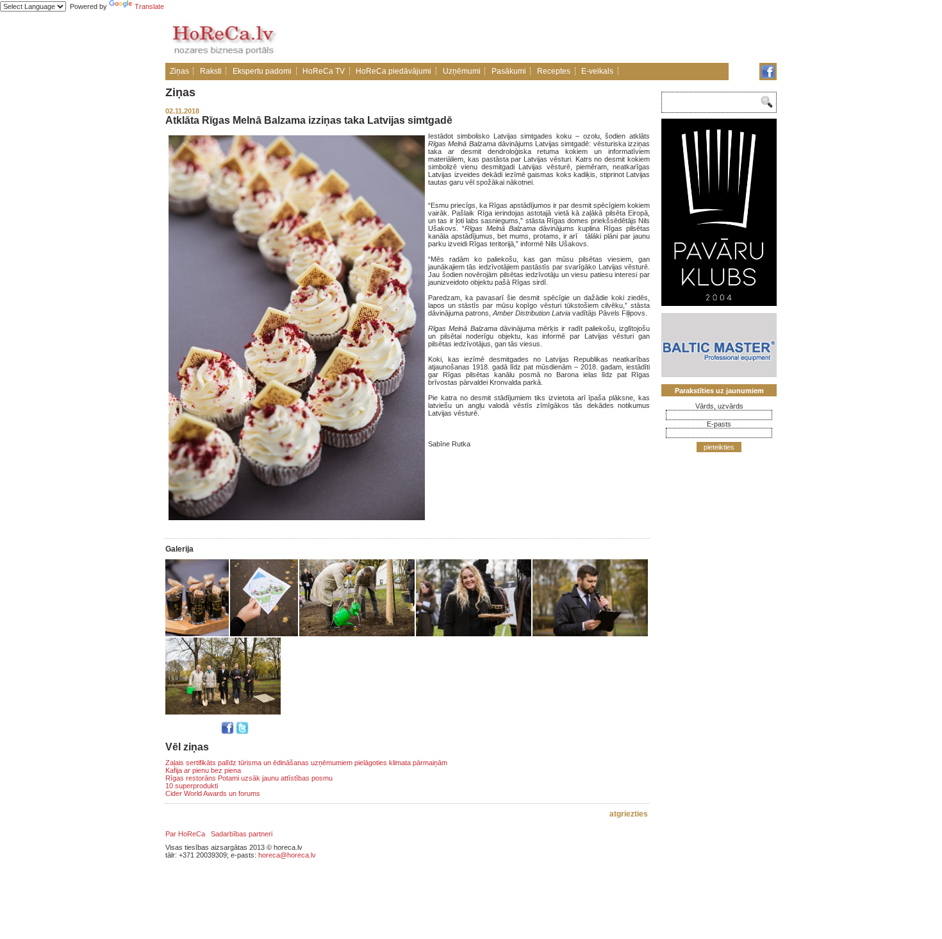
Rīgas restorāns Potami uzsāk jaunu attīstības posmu (249, 778)
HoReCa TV (323, 71)
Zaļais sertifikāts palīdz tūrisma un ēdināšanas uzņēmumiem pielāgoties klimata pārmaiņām (306, 762)
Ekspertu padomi (262, 71)
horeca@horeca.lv (287, 855)
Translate (149, 6)
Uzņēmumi (462, 71)
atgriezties (628, 813)
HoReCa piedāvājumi (393, 71)
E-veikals (597, 71)
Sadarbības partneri (241, 834)
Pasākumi (509, 71)
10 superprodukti (191, 786)
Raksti (211, 71)
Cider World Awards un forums (212, 793)
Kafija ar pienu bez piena (203, 770)
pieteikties (719, 447)
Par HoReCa (185, 834)
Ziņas (179, 71)
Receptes (553, 71)
